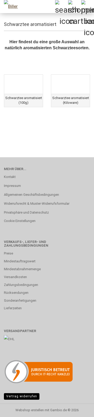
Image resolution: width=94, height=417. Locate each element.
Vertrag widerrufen (21, 396)
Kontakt (10, 177)
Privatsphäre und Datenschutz (26, 212)
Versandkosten (15, 277)
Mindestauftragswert (20, 261)
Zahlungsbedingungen (21, 285)
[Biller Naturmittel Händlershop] (10, 6)
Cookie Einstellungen (20, 221)
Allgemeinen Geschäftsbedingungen (31, 195)
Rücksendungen (16, 293)
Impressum (12, 186)
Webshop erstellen (29, 410)
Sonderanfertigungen (20, 300)
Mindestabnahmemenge (22, 269)
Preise (8, 253)
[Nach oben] (79, 409)
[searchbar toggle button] (61, 6)
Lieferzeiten (13, 308)
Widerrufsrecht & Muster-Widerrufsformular (36, 203)
